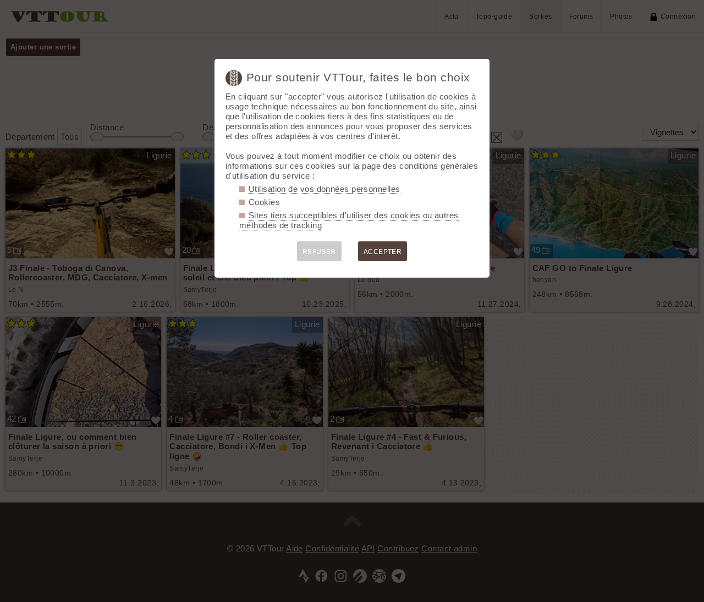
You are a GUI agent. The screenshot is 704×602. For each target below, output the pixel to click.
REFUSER (319, 252)
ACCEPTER (383, 252)
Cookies (264, 202)
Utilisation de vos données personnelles (324, 189)
